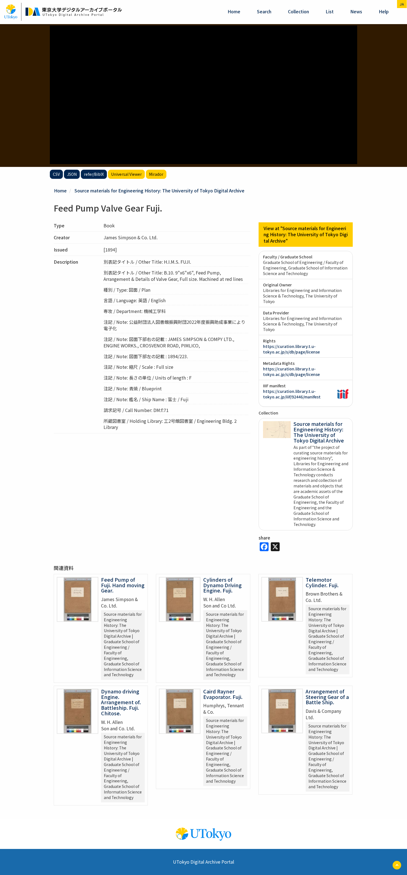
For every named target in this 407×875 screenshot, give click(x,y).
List (330, 11)
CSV (56, 174)
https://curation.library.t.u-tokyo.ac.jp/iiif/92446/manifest (292, 394)
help (384, 11)
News (356, 11)
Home (234, 11)
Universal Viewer (126, 174)
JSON (72, 174)
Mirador (156, 174)
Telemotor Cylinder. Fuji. (322, 582)
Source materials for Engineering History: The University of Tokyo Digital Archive (159, 190)
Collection (298, 11)
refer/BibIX (94, 174)
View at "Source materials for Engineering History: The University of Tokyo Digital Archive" (306, 234)
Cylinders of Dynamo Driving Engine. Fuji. (222, 585)
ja (402, 4)
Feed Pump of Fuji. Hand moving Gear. (123, 585)
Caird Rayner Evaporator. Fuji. (223, 694)
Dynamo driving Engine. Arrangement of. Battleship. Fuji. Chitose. (121, 702)
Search (264, 11)
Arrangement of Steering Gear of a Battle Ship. (327, 697)
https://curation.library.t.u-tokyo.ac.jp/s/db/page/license (291, 349)
